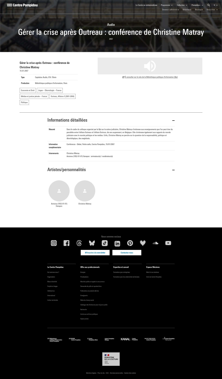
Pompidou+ (196, 5)
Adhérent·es (51, 291)
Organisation (51, 277)
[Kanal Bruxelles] (131, 341)
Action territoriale (52, 300)
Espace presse (84, 319)
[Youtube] (168, 243)
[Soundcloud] (155, 243)
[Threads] (79, 243)
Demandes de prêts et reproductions (91, 286)
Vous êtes (211, 9)
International (51, 295)
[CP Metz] (94, 341)
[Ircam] (76, 341)
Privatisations (84, 277)
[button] (111, 120)
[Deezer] (142, 243)
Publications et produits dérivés (89, 291)
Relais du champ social (87, 300)
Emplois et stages (52, 286)
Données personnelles (116, 373)
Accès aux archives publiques (89, 314)
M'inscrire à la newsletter (95, 252)
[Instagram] (53, 243)
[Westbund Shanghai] (152, 341)
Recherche (83, 309)
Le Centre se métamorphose (147, 5)
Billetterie (187, 9)
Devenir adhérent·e (171, 9)
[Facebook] (66, 243)
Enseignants (84, 295)
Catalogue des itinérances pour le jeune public (94, 305)
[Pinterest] (130, 243)
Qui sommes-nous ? (53, 272)
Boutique (200, 9)
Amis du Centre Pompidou (154, 277)
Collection (181, 5)
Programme (165, 5)
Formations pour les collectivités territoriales (126, 277)
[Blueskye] (92, 243)
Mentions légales (91, 373)
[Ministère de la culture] (111, 359)
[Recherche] (209, 5)
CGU (107, 373)
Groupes (82, 272)
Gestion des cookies (130, 373)
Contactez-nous (127, 252)
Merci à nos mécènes (152, 272)
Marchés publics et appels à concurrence (92, 282)
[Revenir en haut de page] (216, 373)
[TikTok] (104, 243)
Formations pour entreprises (121, 272)
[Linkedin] (117, 243)
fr (215, 5)
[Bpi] (56, 341)
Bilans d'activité (52, 282)
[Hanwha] (169, 341)
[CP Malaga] (111, 341)
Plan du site (101, 373)
